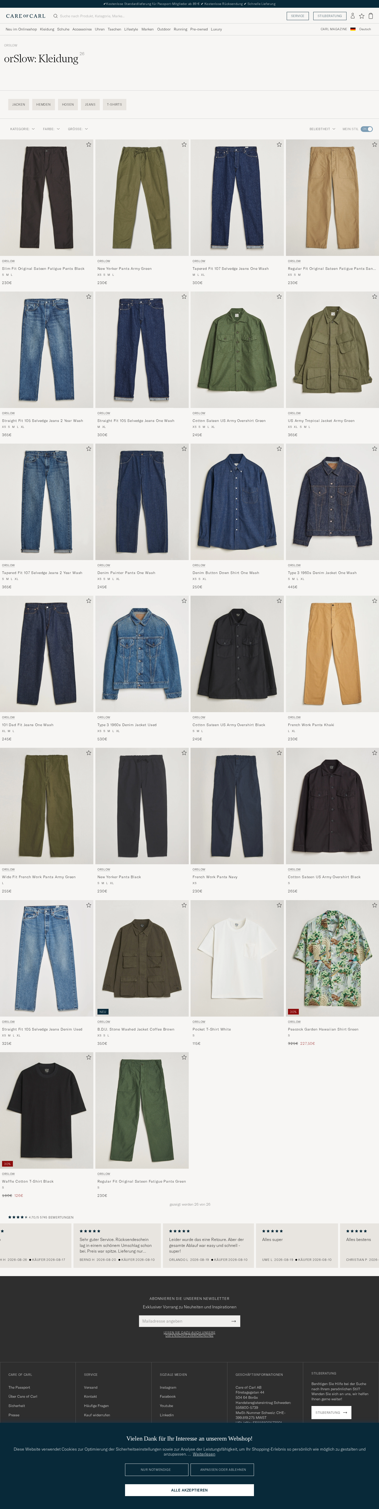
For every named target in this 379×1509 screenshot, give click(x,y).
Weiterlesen (204, 1454)
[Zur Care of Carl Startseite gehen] (25, 16)
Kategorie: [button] (20, 129)
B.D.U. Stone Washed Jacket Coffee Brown (136, 1029)
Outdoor (164, 29)
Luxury (216, 29)
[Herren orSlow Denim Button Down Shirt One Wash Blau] (237, 502)
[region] (189, 1245)
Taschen (114, 29)
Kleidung (47, 29)
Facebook (168, 1396)
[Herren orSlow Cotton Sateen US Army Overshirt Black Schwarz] (237, 654)
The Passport (19, 1387)
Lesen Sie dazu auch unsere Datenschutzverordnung (190, 1334)
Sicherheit (17, 1405)
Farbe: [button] (48, 129)
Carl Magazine (334, 29)
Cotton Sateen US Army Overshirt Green (229, 420)
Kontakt (90, 1396)
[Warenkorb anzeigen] (371, 16)
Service (297, 16)
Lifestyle (131, 29)
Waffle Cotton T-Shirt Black (28, 1181)
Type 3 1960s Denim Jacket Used (127, 724)
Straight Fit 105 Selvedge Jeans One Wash (136, 420)
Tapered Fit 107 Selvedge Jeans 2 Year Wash (42, 572)
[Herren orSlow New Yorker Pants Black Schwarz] (142, 806)
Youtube (166, 1405)
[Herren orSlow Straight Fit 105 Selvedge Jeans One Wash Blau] (142, 350)
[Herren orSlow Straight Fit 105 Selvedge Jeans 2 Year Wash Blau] (46, 350)
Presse (14, 1415)
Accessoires (82, 29)
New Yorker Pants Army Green (124, 268)
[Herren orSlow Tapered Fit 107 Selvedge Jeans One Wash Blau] (237, 197)
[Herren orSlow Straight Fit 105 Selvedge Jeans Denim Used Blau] (46, 958)
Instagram (168, 1387)
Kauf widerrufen (97, 1415)
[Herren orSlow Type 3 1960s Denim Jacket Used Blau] (142, 654)
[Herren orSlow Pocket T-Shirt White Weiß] (237, 958)
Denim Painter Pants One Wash (126, 572)
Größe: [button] (75, 129)
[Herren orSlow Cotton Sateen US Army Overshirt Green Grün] (237, 350)
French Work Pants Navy (215, 877)
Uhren (100, 29)
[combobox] (365, 29)
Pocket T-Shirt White (212, 1029)
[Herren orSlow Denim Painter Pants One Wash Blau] (142, 502)
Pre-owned (199, 29)
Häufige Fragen (96, 1405)
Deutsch (365, 29)
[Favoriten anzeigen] (361, 16)
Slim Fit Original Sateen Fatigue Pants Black (43, 268)
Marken (148, 29)
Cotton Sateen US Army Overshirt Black (229, 724)
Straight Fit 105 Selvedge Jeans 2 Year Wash (42, 420)
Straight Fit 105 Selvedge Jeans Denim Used (42, 1029)
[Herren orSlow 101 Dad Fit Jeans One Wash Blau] (46, 654)
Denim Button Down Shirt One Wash (226, 572)
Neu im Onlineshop (21, 29)
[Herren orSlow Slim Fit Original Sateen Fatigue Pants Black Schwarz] (46, 197)
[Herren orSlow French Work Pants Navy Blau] (237, 806)
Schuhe (63, 29)
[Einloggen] (353, 16)
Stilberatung (330, 16)
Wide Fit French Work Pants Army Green (39, 877)
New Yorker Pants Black (119, 877)
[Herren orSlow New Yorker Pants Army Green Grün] (142, 197)
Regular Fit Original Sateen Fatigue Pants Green (141, 1181)
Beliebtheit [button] (320, 129)
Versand (90, 1387)
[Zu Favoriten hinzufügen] (87, 145)
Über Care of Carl (23, 1396)
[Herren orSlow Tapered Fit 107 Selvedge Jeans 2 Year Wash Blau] (46, 502)
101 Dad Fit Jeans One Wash (28, 724)
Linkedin (167, 1415)
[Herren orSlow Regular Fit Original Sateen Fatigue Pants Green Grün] (142, 1110)
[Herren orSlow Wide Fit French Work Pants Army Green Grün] (46, 806)
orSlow (10, 45)
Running (180, 29)
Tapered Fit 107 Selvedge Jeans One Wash (231, 268)
